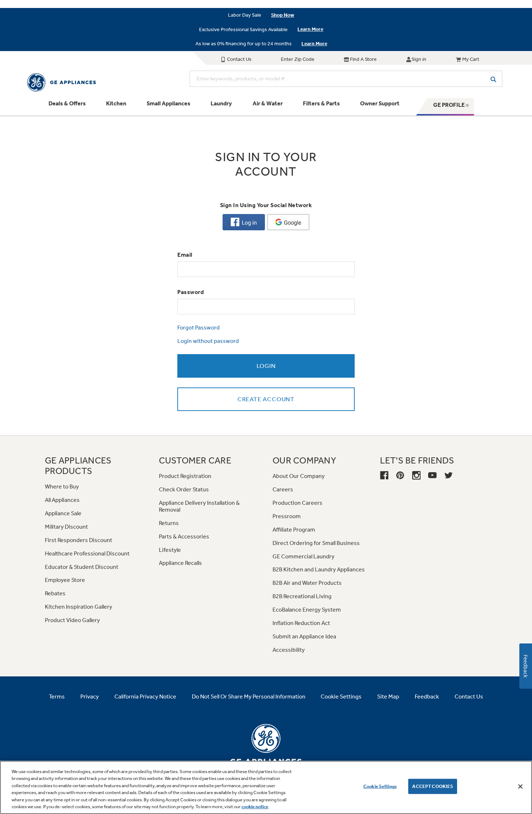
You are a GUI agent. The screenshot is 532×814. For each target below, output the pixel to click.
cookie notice (254, 806)
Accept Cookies (432, 786)
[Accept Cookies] (520, 786)
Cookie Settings (380, 786)
